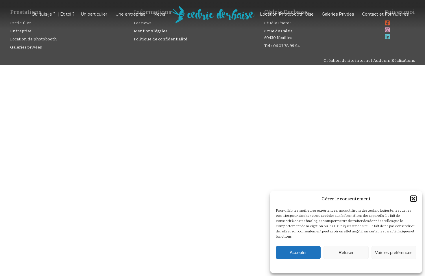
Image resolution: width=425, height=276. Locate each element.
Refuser (346, 252)
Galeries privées (26, 47)
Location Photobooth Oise (287, 14)
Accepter (298, 252)
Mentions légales (150, 30)
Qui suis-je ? (44, 14)
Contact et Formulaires (385, 14)
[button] (413, 199)
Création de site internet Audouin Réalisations (369, 60)
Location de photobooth (33, 39)
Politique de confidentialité (160, 39)
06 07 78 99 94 (286, 45)
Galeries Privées (338, 14)
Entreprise (21, 30)
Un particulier (94, 14)
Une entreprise (130, 14)
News (159, 14)
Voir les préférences (394, 252)
